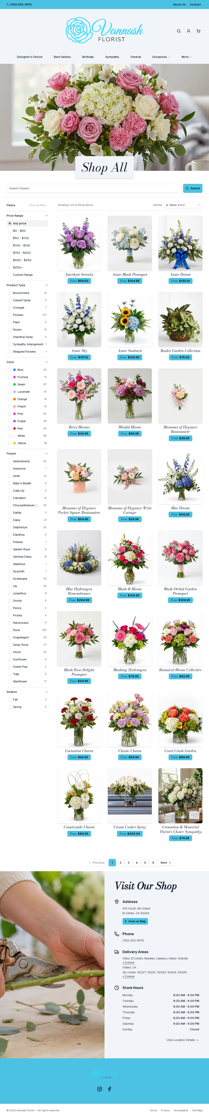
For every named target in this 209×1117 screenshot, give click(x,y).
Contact (195, 4)
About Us (179, 4)
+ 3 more (128, 976)
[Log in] (189, 31)
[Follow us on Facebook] (109, 1089)
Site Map (197, 1110)
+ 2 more (128, 962)
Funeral (136, 57)
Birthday (88, 57)
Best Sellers (62, 57)
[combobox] (183, 205)
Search (195, 188)
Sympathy (112, 57)
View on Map (137, 921)
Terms (153, 1110)
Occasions (159, 57)
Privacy (165, 1110)
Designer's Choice (29, 57)
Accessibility (181, 1110)
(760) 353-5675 (21, 4)
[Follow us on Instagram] (99, 1089)
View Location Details (181, 1040)
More (185, 57)
